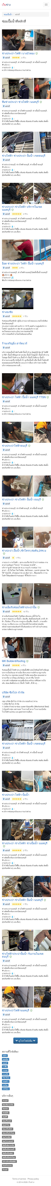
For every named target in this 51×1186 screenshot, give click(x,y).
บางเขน (5, 1070)
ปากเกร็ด (5, 1074)
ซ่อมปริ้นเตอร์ (7, 1121)
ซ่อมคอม (5, 1109)
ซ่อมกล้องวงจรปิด (8, 1105)
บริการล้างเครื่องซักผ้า (9, 1161)
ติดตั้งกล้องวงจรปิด (8, 1145)
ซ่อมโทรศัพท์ (7, 1137)
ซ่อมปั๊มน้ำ (8, 14)
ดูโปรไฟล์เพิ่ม (25, 1040)
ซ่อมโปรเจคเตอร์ (8, 1141)
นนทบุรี (5, 1063)
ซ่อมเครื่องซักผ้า (7, 1129)
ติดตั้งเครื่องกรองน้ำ (9, 1149)
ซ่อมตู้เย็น (5, 1113)
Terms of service (19, 1178)
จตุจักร (5, 1056)
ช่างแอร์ (5, 1101)
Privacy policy (33, 1178)
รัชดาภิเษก (6, 1078)
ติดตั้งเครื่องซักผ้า (8, 1153)
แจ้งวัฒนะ (6, 1089)
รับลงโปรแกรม (7, 1165)
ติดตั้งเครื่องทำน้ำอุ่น (9, 1157)
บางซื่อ (5, 1067)
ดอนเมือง (5, 1059)
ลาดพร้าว (5, 1081)
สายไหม (5, 1085)
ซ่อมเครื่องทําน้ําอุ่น (8, 1133)
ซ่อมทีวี (5, 1117)
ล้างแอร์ (5, 1170)
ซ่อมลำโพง (6, 1125)
